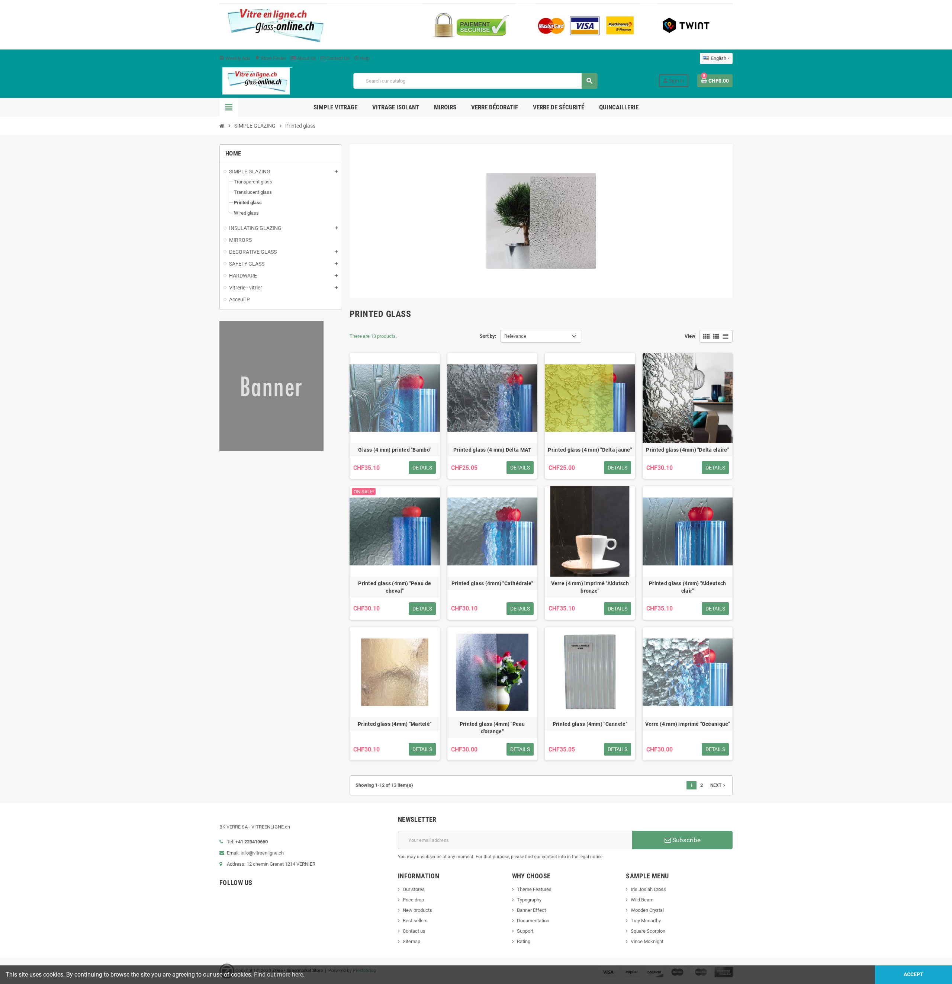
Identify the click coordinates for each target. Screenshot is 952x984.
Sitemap (411, 941)
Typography (529, 900)
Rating (523, 941)
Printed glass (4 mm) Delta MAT (492, 450)
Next (718, 785)
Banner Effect (531, 910)
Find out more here (278, 974)
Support (525, 931)
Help (362, 58)
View (690, 336)
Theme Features (534, 889)
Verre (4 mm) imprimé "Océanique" (687, 724)
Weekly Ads (234, 58)
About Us (306, 58)
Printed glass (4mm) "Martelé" (394, 724)
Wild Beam (642, 900)
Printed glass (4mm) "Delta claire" (687, 450)
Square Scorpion (648, 931)
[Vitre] (255, 80)
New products (417, 910)
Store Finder (270, 58)
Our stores (414, 889)
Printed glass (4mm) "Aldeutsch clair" (687, 587)
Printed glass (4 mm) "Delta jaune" (590, 450)
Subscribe (686, 840)
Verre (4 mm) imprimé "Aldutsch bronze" (590, 587)
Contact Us (337, 58)
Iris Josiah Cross (648, 889)
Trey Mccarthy (646, 920)
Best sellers (415, 920)
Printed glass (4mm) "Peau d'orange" (492, 727)
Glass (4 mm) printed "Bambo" (394, 450)
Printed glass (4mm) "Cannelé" (590, 724)
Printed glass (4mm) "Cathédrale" (492, 583)
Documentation (533, 920)
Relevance (515, 336)
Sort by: (488, 336)
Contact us (414, 931)
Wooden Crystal (647, 910)
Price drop (413, 900)
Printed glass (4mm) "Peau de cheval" (394, 587)
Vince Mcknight (647, 941)
